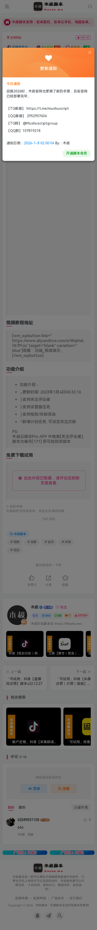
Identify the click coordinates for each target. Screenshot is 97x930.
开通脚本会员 (76, 153)
